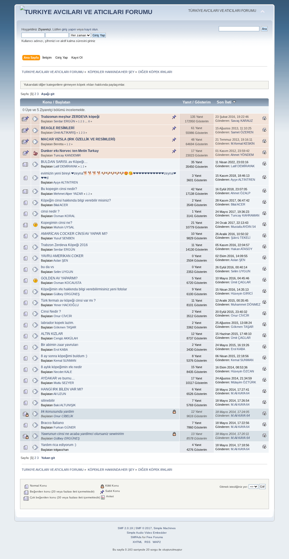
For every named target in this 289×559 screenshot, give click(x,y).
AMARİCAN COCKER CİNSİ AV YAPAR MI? (74, 234)
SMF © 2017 (143, 528)
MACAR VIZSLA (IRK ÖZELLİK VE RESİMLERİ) (78, 139)
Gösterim (203, 102)
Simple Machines (165, 528)
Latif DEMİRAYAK (65, 166)
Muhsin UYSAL (64, 227)
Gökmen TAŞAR (65, 327)
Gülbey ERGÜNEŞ (67, 294)
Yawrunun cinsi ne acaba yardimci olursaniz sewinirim (82, 434)
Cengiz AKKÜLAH (66, 338)
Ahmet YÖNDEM (242, 154)
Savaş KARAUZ (242, 120)
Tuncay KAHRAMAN (245, 215)
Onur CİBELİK (63, 416)
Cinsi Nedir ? (51, 311)
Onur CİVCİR (63, 316)
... (86, 121)
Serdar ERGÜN (64, 121)
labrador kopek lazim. (57, 323)
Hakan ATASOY (241, 249)
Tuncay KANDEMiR (67, 155)
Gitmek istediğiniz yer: (234, 486)
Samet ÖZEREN (242, 132)
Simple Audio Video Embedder (147, 532)
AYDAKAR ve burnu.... (58, 378)
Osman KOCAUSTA (67, 282)
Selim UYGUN (63, 271)
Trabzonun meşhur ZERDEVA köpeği (70, 117)
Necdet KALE (63, 372)
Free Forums (154, 537)
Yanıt (187, 102)
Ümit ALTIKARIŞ (65, 132)
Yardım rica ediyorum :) (58, 445)
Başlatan (62, 102)
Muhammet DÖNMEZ (245, 304)
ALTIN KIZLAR (52, 334)
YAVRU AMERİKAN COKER (62, 256)
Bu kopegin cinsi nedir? (59, 189)
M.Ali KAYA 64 (240, 393)
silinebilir (48, 401)
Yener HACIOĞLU (66, 305)
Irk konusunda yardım (57, 412)
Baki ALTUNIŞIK (65, 405)
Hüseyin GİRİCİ (242, 293)
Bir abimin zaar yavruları (59, 345)
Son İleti (225, 102)
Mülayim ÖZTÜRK (243, 382)
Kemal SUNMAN (65, 360)
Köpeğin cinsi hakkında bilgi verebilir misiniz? (76, 200)
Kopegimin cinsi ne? (56, 223)
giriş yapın (69, 29)
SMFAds (136, 537)
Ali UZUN (59, 394)
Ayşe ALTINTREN (65, 182)
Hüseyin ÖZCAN (242, 371)
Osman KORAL (64, 216)
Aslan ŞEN (60, 260)
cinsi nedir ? (50, 211)
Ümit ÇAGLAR (241, 282)
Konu (47, 102)
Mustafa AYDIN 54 (243, 226)
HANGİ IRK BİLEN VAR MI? (62, 389)
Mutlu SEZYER (64, 383)
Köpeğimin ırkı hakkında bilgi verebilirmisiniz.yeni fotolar (84, 289)
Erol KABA (61, 349)
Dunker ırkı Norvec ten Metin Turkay (70, 151)
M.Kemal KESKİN (243, 143)
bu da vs (47, 267)
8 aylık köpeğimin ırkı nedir (61, 367)
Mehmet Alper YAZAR (68, 193)
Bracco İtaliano (52, 423)
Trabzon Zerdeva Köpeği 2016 (64, 245)
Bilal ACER (61, 205)
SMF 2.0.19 (125, 528)
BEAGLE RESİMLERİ (57, 128)
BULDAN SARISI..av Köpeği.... (64, 162)
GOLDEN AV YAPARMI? (59, 278)
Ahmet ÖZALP (240, 193)
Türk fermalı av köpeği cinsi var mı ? (68, 300)
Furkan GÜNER (65, 427)
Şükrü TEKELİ (240, 237)
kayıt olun (91, 29)
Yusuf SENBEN (64, 238)
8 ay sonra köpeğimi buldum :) (64, 356)
